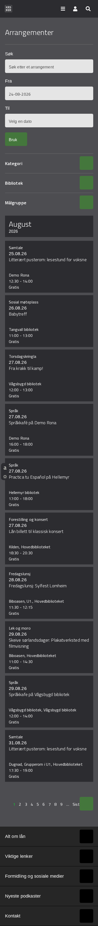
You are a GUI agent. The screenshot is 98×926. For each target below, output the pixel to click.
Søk (9, 53)
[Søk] (88, 9)
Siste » (79, 804)
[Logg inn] (75, 9)
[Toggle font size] (5, 467)
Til (7, 108)
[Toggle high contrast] (5, 476)
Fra (8, 81)
